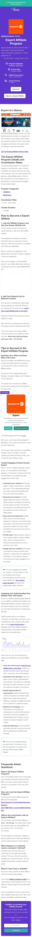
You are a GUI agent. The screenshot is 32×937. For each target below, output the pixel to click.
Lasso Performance (17, 624)
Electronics (7, 195)
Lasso (24, 436)
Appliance (6, 192)
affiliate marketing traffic (18, 879)
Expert (16, 415)
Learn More (8, 428)
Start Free (16, 89)
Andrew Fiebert (9, 58)
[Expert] (16, 404)
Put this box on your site (21, 428)
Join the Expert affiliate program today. (15, 151)
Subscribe (16, 930)
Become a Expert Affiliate (15, 96)
